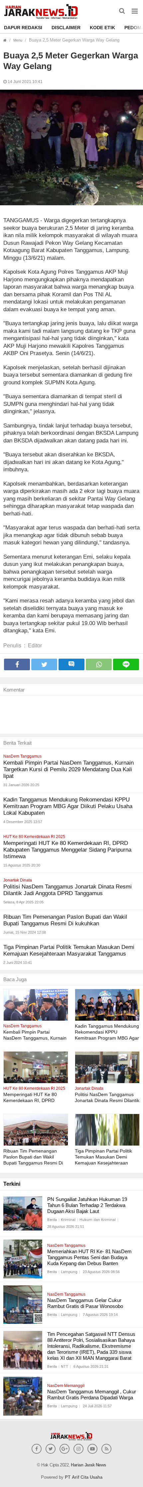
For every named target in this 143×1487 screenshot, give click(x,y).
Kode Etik (102, 27)
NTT (64, 1366)
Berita (52, 1220)
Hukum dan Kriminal (97, 1220)
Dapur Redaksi (23, 27)
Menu (17, 40)
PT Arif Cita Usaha (83, 1477)
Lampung (69, 1272)
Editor (35, 645)
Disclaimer (66, 27)
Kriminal (68, 1220)
